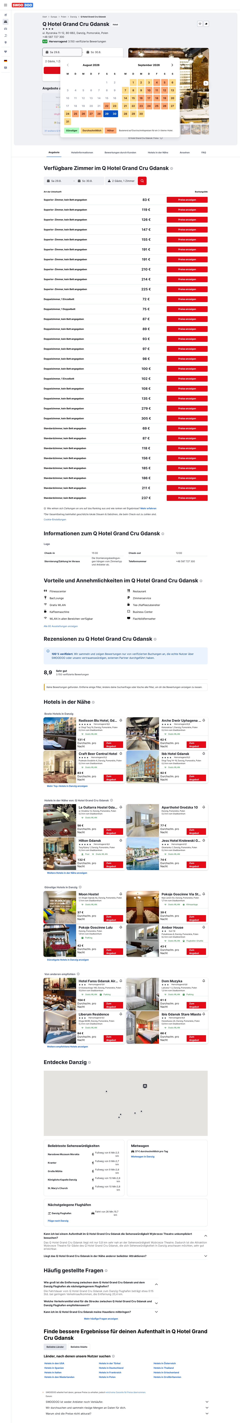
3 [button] (68, 90)
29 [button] (107, 113)
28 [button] (99, 113)
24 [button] (67, 113)
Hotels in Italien (53, 1372)
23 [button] (114, 106)
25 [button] (75, 113)
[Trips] (5, 51)
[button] (5, 5)
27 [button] (91, 113)
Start (44, 16)
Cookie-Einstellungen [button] (55, 519)
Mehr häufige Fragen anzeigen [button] (101, 1318)
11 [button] (75, 98)
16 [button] (114, 98)
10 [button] (67, 98)
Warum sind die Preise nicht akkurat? (68, 1413)
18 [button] (75, 106)
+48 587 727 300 (53, 36)
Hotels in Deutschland (111, 1367)
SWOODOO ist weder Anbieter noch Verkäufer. (74, 1401)
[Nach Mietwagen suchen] (5, 28)
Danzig (73, 16)
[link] (67, 786)
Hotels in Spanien (54, 1367)
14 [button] (99, 98)
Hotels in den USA (54, 1363)
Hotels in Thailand (164, 1367)
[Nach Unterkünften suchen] (5, 22)
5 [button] (83, 90)
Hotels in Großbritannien (167, 1377)
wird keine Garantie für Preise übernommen (125, 1392)
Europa (54, 16)
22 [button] (106, 106)
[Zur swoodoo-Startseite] (22, 5)
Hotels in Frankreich (110, 1372)
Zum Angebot (111, 745)
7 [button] (99, 90)
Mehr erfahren (148, 508)
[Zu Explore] (5, 42)
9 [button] (115, 90)
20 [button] (91, 106)
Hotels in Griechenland (166, 1372)
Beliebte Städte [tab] (79, 1346)
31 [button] (67, 121)
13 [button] (91, 98)
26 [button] (83, 113)
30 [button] (114, 113)
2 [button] (114, 82)
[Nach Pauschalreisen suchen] (5, 35)
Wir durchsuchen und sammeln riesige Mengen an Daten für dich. (86, 1407)
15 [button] (106, 98)
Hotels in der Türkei (109, 1363)
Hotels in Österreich (165, 1363)
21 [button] (98, 106)
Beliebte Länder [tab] (55, 1346)
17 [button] (67, 106)
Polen (63, 16)
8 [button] (107, 90)
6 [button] (91, 90)
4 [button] (75, 90)
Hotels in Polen (107, 1377)
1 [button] (106, 82)
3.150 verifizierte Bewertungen (87, 41)
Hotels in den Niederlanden (59, 1377)
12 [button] (83, 98)
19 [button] (83, 106)
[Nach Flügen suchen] (5, 15)
